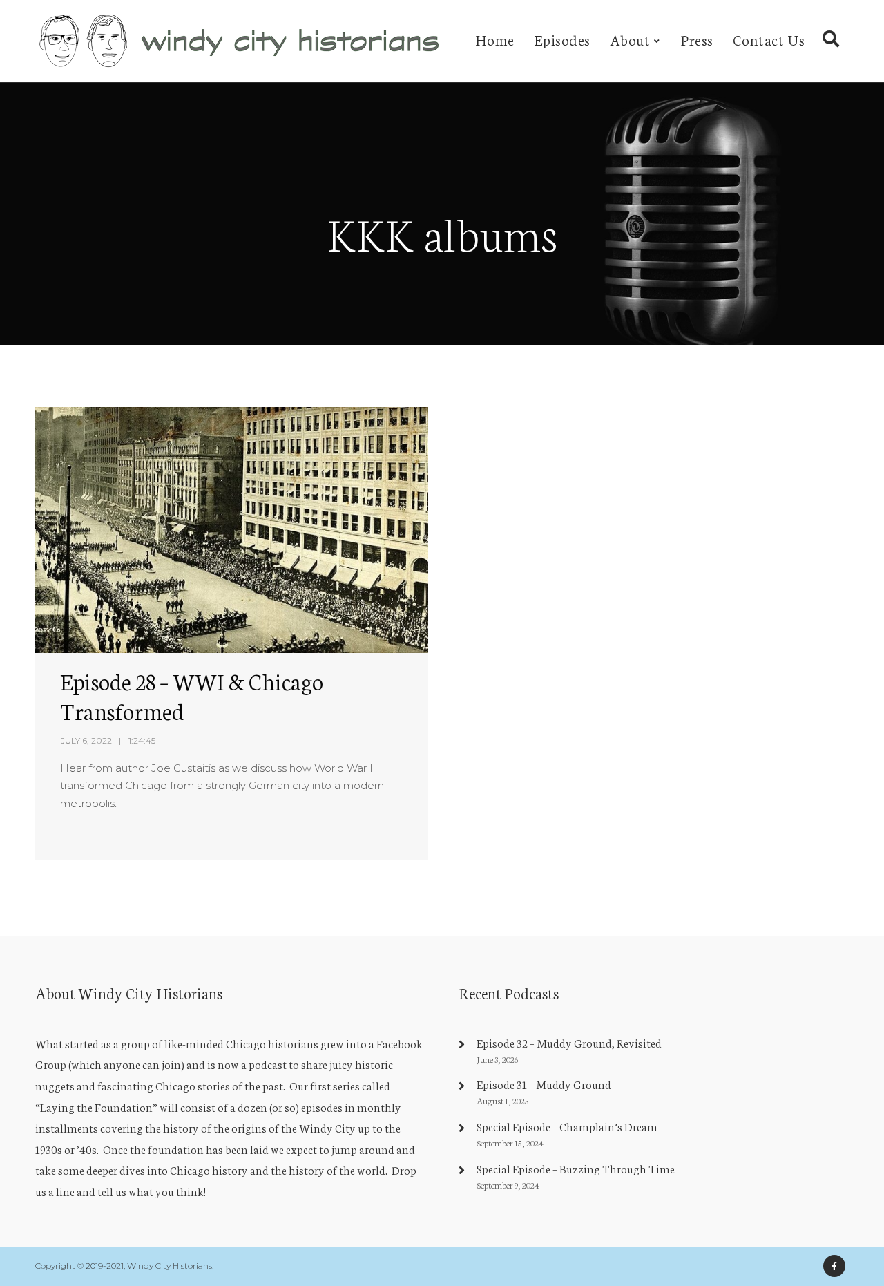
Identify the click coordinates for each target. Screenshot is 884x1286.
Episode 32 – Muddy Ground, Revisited (569, 1042)
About (630, 39)
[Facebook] (834, 1266)
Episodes (562, 39)
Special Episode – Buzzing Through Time (576, 1168)
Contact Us (769, 39)
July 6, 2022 (86, 740)
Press (697, 39)
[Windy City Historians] (242, 41)
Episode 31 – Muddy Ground (544, 1084)
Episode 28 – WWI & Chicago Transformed (191, 695)
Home (495, 39)
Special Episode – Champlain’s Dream (567, 1126)
